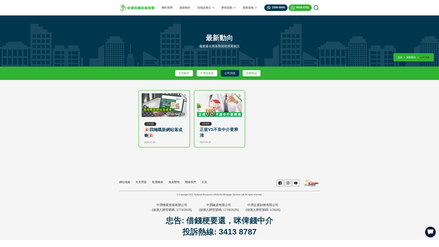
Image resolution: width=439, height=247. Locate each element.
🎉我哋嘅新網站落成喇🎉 (163, 132)
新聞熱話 (251, 73)
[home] (137, 8)
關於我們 (167, 7)
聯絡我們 (190, 182)
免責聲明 (174, 182)
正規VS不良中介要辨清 (219, 132)
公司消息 (229, 73)
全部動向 (184, 73)
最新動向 (185, 7)
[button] (206, 8)
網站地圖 (124, 182)
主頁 (204, 182)
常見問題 (141, 182)
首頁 (400, 57)
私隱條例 (157, 182)
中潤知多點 (207, 73)
